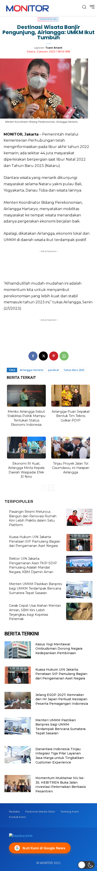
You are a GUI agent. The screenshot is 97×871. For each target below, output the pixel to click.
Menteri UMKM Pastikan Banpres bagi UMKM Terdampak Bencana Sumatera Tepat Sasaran (35, 588)
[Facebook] (32, 356)
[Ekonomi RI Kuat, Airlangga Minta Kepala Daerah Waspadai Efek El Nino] (26, 448)
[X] (43, 356)
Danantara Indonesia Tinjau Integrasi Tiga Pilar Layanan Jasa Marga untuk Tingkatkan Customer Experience (59, 755)
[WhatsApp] (64, 356)
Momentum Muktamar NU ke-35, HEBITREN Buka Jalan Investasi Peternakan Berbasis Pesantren (60, 784)
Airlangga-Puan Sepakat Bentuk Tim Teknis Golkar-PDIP (71, 416)
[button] (86, 865)
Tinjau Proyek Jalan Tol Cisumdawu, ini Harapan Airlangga (70, 467)
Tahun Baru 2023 (73, 370)
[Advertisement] (48, 264)
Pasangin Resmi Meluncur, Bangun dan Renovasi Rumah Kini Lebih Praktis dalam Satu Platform (32, 518)
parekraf (53, 370)
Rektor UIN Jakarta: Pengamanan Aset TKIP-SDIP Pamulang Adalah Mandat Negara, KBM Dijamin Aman (33, 565)
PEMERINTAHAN (48, 19)
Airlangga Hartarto (32, 370)
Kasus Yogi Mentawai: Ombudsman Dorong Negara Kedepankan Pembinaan (58, 648)
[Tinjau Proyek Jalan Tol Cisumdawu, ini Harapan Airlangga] (70, 448)
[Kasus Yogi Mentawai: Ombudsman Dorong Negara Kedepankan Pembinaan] (18, 649)
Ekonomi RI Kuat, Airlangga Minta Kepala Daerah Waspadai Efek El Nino (26, 470)
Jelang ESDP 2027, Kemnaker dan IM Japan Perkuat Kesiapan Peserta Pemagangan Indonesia (61, 699)
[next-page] (51, 488)
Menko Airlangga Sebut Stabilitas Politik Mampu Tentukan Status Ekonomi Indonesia (26, 418)
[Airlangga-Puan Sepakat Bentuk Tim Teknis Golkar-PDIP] (70, 396)
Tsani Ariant (53, 47)
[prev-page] (44, 488)
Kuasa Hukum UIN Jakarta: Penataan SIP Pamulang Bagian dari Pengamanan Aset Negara (34, 541)
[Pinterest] (53, 356)
